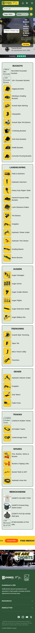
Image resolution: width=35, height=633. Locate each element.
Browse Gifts (10, 540)
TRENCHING (17, 328)
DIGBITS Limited (11, 628)
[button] (27, 3)
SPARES (17, 448)
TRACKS (17, 414)
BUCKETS (18, 65)
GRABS (17, 371)
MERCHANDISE (17, 491)
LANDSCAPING (17, 167)
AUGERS (17, 268)
